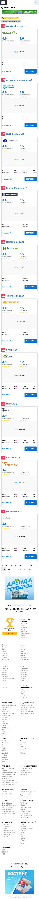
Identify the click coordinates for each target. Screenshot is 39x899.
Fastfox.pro (12, 457)
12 (31, 565)
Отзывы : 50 (7, 502)
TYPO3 (4, 751)
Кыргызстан (24, 653)
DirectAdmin (24, 696)
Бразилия (23, 631)
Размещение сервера (27, 713)
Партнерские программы (10, 782)
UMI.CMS (5, 753)
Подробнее (30, 71)
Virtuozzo (23, 745)
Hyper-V (23, 749)
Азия (22, 625)
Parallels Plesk (25, 698)
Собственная (24, 690)
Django (22, 843)
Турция (4, 680)
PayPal (22, 809)
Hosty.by (11, 403)
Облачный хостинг (26, 705)
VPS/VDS (23, 709)
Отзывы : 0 (6, 71)
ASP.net (22, 830)
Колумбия (23, 649)
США (22, 666)
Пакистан (5, 668)
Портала (4, 717)
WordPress (5, 743)
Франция (23, 672)
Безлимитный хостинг (9, 772)
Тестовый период (26, 768)
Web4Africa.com (15, 26)
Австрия (23, 629)
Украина (4, 674)
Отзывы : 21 (7, 179)
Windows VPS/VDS (26, 828)
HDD (3, 854)
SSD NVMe (5, 852)
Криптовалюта (25, 817)
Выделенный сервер (27, 711)
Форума (4, 719)
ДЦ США (5, 828)
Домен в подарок (25, 794)
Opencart (5, 759)
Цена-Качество (7, 807)
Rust (3, 729)
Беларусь (5, 647)
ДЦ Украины (6, 826)
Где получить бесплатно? (11, 21)
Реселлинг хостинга (8, 784)
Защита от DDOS (7, 778)
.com (16, 51)
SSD (3, 850)
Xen (21, 751)
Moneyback (24, 770)
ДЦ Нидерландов (7, 830)
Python (22, 839)
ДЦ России (5, 824)
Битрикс (4, 747)
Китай (22, 647)
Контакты (14, 867)
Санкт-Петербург (7, 794)
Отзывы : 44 (7, 556)
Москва (4, 792)
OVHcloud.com (14, 134)
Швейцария (24, 674)
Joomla (4, 741)
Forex (3, 731)
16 (19, 569)
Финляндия (24, 670)
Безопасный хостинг (8, 774)
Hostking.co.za (14, 242)
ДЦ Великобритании (8, 832)
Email (3, 733)
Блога (4, 709)
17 (25, 569)
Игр (3, 721)
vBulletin (4, 755)
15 (14, 569)
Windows (23, 826)
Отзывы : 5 (6, 395)
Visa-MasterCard (25, 807)
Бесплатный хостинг (8, 811)
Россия (4, 672)
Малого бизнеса (7, 715)
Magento (4, 757)
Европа (4, 645)
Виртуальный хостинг (27, 707)
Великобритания (25, 633)
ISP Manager (24, 694)
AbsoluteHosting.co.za (18, 80)
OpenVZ (23, 743)
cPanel (22, 692)
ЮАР (22, 680)
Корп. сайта (5, 711)
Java (21, 836)
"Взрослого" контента (9, 705)
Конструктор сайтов (8, 780)
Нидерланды (24, 659)
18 (30, 569)
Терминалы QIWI (25, 811)
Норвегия (5, 666)
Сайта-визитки (6, 707)
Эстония (23, 678)
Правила (24, 867)
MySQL (22, 832)
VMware (23, 753)
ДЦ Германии (6, 834)
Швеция (23, 676)
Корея (22, 651)
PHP (21, 834)
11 (26, 565)
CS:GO (4, 725)
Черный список (7, 776)
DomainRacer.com (16, 188)
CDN (22, 715)
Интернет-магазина (8, 713)
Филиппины (24, 668)
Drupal (4, 745)
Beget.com (9, 633)
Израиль (4, 653)
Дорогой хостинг (7, 809)
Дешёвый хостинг (7, 803)
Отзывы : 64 (7, 448)
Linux (22, 824)
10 (20, 565)
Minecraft (5, 723)
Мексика (23, 657)
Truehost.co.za (14, 296)
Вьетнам (23, 635)
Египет (4, 649)
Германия (23, 638)
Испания (4, 655)
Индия (4, 651)
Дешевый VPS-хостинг (9, 805)
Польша (4, 670)
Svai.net (10, 350)
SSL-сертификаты (26, 796)
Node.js (22, 841)
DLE (3, 761)
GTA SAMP (5, 727)
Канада (22, 645)
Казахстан (5, 659)
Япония (4, 688)
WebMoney (24, 803)
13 (4, 569)
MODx (4, 749)
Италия (4, 657)
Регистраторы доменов (27, 792)
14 (9, 569)
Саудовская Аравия (8, 678)
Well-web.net (13, 511)
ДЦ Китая (5, 836)
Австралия (23, 623)
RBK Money (24, 813)
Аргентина (23, 627)
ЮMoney (23, 805)
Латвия (22, 655)
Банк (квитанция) (26, 815)
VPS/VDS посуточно (8, 813)
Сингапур (5, 676)
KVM (22, 747)
